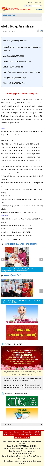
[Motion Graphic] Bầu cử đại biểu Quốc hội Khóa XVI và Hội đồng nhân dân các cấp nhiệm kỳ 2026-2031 (22, 379)
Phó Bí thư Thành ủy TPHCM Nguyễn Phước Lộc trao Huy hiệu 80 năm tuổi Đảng (21, 301)
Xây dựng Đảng (27, 432)
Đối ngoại (37, 434)
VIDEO (8, 344)
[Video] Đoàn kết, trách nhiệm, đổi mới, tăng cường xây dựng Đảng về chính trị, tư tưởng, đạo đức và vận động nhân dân (22, 386)
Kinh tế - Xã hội (9, 434)
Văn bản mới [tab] (9, 393)
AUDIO (19, 344)
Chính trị (16, 432)
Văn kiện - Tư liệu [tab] (21, 393)
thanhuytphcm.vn (16, 461)
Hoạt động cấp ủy (13, 276)
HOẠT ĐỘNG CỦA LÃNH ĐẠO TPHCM (20, 244)
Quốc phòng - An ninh (24, 434)
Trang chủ (8, 432)
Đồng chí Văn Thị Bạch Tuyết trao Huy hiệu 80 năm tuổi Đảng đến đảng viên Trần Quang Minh (20, 270)
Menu (40, 9)
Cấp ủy (37, 432)
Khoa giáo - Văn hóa (22, 437)
